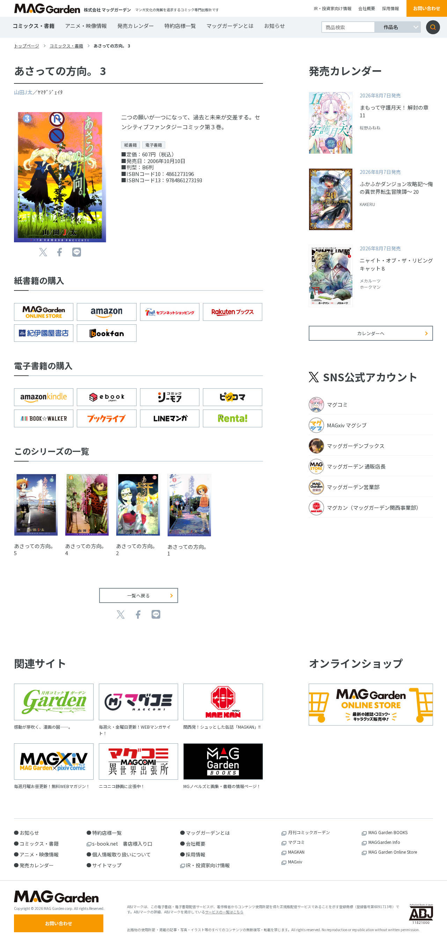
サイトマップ (107, 865)
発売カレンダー (135, 25)
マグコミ (296, 842)
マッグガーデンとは (230, 25)
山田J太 (23, 92)
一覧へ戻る (138, 595)
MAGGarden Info (384, 842)
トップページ (26, 46)
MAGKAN (296, 852)
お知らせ (274, 25)
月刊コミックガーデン (309, 832)
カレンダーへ (370, 333)
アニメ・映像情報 (86, 25)
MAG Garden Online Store (392, 852)
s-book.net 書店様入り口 (122, 843)
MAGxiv (295, 861)
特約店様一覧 (180, 25)
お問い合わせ (426, 8)
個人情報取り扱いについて (121, 854)
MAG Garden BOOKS (388, 832)
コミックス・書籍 (33, 25)
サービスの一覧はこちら (224, 911)
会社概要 (366, 8)
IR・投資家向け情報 (332, 8)
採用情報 (390, 8)
